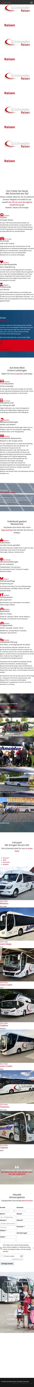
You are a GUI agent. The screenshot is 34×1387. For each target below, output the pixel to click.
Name (3, 1214)
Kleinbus (4, 903)
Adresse (3, 1220)
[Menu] (31, 2)
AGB (31, 1383)
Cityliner (4, 1025)
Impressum (15, 1383)
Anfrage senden (7, 1264)
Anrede (2, 1207)
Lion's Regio (6, 944)
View (6, 901)
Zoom (2, 901)
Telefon (3, 1230)
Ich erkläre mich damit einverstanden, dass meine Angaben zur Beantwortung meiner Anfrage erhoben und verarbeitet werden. (18, 1248)
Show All (6, 858)
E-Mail (3, 1237)
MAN (4, 860)
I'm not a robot (9, 1256)
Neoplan (6, 864)
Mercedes (6, 862)
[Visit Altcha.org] (21, 1256)
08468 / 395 (18, 1294)
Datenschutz (24, 1383)
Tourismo (4, 1106)
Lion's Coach (6, 984)
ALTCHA (20, 1259)
